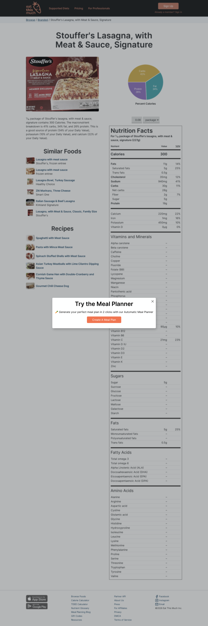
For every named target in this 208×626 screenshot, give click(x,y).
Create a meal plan (104, 319)
